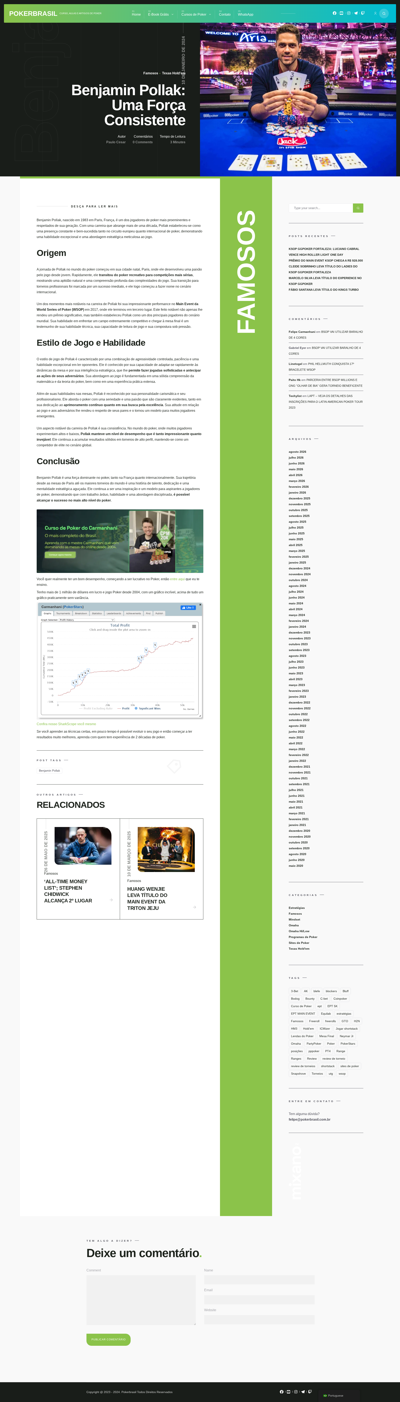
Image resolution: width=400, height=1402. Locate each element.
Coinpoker (340, 998)
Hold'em (308, 1028)
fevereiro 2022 (299, 755)
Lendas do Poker (302, 1036)
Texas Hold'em (173, 73)
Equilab (326, 1013)
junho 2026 (297, 463)
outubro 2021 (298, 778)
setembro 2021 (299, 784)
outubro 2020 (298, 842)
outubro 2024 (298, 580)
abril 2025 (295, 545)
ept (320, 1006)
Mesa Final (326, 1036)
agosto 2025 (297, 521)
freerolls (330, 1021)
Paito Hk (295, 380)
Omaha (294, 925)
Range (340, 1051)
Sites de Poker (299, 942)
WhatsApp (245, 14)
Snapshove (298, 1073)
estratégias (344, 1013)
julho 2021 (296, 790)
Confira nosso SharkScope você (61, 724)
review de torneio (333, 1058)
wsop (342, 1073)
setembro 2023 (299, 650)
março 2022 (297, 749)
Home (136, 14)
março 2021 (297, 813)
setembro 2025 (299, 516)
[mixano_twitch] (363, 14)
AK (306, 991)
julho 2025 (296, 527)
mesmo (90, 724)
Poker (331, 1043)
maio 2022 (296, 737)
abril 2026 (295, 475)
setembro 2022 (299, 720)
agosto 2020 (297, 854)
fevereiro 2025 (299, 556)
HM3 (294, 1028)
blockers (331, 991)
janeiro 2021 (297, 825)
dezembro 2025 (299, 498)
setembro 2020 (299, 848)
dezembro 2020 (299, 830)
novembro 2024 (300, 574)
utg (331, 1073)
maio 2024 (296, 603)
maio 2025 (296, 539)
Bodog (295, 998)
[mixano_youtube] (342, 14)
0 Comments (143, 142)
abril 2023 (295, 679)
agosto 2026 (297, 451)
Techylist (295, 396)
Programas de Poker (303, 937)
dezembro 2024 (299, 568)
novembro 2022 (300, 708)
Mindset (294, 919)
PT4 (328, 1051)
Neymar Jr (347, 1036)
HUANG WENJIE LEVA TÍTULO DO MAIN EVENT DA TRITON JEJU (147, 898)
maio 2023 (296, 673)
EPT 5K (333, 1006)
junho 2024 (297, 597)
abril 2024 (295, 609)
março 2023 (297, 685)
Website (210, 1310)
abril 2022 (295, 743)
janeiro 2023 (297, 696)
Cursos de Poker (193, 14)
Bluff (346, 991)
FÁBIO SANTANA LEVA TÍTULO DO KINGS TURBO (324, 289)
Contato (225, 14)
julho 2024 (296, 591)
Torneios (317, 1073)
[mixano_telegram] (356, 14)
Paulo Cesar (116, 142)
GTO (345, 1021)
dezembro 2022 (299, 702)
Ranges (296, 1058)
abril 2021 (295, 807)
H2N (357, 1021)
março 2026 (297, 481)
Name (208, 1270)
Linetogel (295, 363)
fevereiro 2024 (299, 620)
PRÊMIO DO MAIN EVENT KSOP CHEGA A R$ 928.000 (326, 260)
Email (208, 1290)
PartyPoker (314, 1043)
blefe (317, 991)
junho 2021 (297, 795)
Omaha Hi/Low (299, 931)
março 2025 (297, 551)
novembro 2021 (300, 772)
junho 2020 (297, 860)
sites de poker (349, 1066)
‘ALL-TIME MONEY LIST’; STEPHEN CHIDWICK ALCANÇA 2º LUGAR (68, 891)
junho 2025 (297, 533)
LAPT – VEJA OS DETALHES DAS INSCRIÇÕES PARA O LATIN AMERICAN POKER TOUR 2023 (326, 401)
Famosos (150, 73)
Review (312, 1058)
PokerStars (348, 1043)
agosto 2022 (297, 725)
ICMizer (325, 1028)
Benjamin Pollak (49, 770)
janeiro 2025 (297, 562)
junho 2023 (297, 667)
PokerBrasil (33, 13)
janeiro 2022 (297, 760)
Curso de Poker (301, 1006)
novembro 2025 (300, 504)
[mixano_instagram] (349, 14)
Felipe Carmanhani (302, 331)
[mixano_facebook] (334, 14)
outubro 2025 (298, 510)
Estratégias (297, 907)
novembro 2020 (300, 836)
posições (297, 1051)
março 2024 (297, 615)
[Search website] (384, 13)
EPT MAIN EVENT (303, 1013)
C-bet (324, 998)
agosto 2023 (297, 655)
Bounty (310, 998)
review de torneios (303, 1066)
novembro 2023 (300, 638)
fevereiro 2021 (299, 819)
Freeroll (314, 1021)
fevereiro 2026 (299, 486)
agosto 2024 (297, 585)
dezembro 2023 (299, 632)
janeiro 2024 (297, 626)
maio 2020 (296, 865)
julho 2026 (296, 457)
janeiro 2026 (297, 492)
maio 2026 (296, 469)
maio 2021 (296, 801)
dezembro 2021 (299, 766)
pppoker (314, 1051)
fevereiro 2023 (299, 690)
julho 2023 (296, 661)
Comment (93, 1270)
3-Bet (294, 991)
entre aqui (178, 579)
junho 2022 (297, 731)
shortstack (328, 1066)
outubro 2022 (298, 714)
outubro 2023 (298, 644)
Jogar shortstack (347, 1028)
